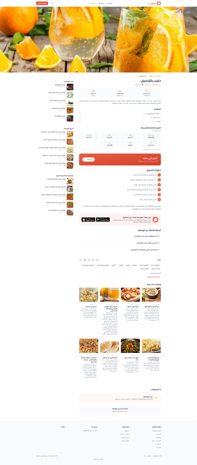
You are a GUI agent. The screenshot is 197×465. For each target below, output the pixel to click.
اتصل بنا (158, 447)
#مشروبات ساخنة (155, 265)
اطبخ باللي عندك (156, 440)
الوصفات (92, 3)
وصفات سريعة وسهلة (154, 277)
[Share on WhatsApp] (89, 260)
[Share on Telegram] (84, 260)
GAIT (102, 459)
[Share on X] (93, 260)
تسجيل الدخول (42, 3)
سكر (159, 121)
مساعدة (158, 434)
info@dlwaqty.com (88, 431)
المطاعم (101, 3)
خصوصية (149, 456)
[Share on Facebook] (97, 260)
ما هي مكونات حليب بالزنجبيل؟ (147, 243)
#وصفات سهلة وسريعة (103, 265)
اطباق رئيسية (125, 437)
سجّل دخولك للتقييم (156, 84)
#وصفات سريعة (156, 268)
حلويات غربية (125, 440)
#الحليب (121, 265)
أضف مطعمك (156, 431)
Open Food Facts (147, 149)
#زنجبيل (134, 265)
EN (52, 3)
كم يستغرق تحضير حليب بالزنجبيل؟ (146, 236)
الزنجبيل (149, 113)
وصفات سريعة (124, 434)
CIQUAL (155, 149)
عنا (144, 456)
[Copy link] (80, 260)
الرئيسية (109, 3)
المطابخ (158, 444)
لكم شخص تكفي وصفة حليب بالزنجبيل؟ (144, 250)
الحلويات (126, 431)
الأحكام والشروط (157, 456)
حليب (154, 117)
